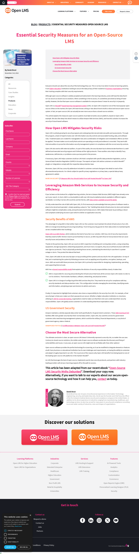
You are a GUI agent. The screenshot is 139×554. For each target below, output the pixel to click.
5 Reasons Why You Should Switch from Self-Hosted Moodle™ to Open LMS (85, 178)
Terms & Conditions (33, 545)
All (9, 84)
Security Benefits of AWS (63, 64)
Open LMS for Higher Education (25, 463)
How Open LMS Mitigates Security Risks (66, 58)
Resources (12, 88)
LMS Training (84, 471)
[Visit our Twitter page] (107, 520)
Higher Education (54, 475)
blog (34, 24)
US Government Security (63, 68)
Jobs (40, 527)
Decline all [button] (24, 547)
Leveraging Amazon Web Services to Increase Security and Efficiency (76, 61)
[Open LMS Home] (3, 2)
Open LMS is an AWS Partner (55, 234)
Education (12, 105)
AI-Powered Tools (114, 463)
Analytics (114, 467)
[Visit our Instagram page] (99, 520)
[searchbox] (12, 2)
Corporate (12, 113)
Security (114, 491)
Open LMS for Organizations (25, 467)
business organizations (114, 89)
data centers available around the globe (103, 200)
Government (54, 479)
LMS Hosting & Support (84, 463)
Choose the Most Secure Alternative (65, 71)
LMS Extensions (84, 467)
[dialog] (17, 532)
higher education (55, 89)
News (10, 109)
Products (44, 24)
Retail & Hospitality (54, 487)
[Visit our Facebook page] (82, 520)
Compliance (114, 471)
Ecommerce (114, 479)
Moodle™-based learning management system (71, 106)
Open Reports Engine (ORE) (114, 483)
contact (101, 379)
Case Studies (13, 92)
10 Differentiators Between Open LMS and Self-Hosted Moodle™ (84, 326)
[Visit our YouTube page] (115, 520)
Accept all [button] (10, 547)
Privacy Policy (49, 545)
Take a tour (108, 11)
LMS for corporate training (62, 299)
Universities (54, 491)
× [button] (30, 515)
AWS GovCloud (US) (122, 313)
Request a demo (125, 11)
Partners (40, 531)
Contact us (40, 523)
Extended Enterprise (54, 467)
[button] (51, 2)
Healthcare (54, 471)
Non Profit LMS (54, 483)
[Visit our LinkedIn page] (90, 520)
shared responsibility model (62, 269)
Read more (18, 526)
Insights (11, 96)
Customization (114, 475)
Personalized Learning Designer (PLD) (114, 487)
